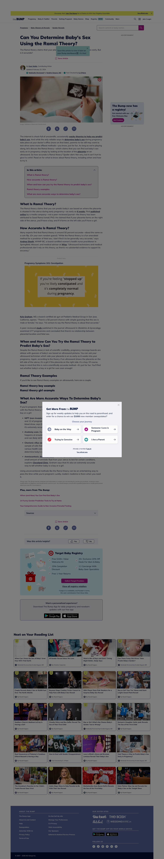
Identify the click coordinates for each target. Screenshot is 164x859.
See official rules (82, 452)
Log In (89, 449)
